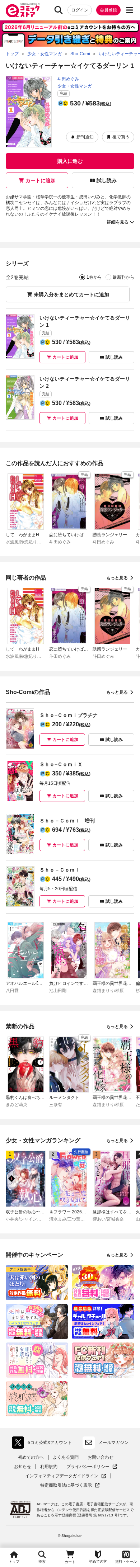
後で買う (121, 137)
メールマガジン (113, 1442)
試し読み (107, 180)
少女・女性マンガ (74, 86)
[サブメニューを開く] (129, 10)
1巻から (94, 277)
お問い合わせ (100, 1457)
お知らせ (22, 1466)
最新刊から (123, 277)
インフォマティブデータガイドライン (61, 1476)
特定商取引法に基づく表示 (70, 1485)
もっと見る (117, 577)
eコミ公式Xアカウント (43, 1444)
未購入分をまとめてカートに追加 (71, 294)
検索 (42, 1561)
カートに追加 (40, 180)
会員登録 (108, 10)
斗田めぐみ (68, 78)
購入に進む (70, 161)
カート (70, 1562)
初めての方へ (31, 1457)
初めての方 (98, 1561)
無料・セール (126, 1561)
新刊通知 (85, 137)
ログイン (79, 10)
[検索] (58, 10)
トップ (14, 1561)
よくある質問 (66, 1457)
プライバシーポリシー (91, 1466)
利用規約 (48, 1466)
